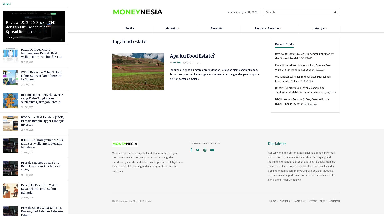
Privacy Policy (317, 201)
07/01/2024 (190, 62)
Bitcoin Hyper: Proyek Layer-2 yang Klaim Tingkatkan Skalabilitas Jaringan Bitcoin (42, 98)
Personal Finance (267, 28)
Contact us (299, 201)
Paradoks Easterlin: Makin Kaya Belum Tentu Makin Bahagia (39, 188)
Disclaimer (334, 201)
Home (272, 201)
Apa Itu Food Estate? (192, 56)
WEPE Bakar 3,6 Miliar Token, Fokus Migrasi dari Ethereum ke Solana (41, 75)
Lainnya (318, 28)
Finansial (217, 28)
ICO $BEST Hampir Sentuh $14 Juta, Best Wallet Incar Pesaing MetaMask (42, 143)
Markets (171, 28)
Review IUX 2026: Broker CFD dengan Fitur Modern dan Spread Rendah (31, 27)
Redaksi (177, 62)
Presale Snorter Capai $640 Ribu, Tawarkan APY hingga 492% (40, 166)
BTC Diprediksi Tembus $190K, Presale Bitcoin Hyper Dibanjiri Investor (42, 121)
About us (285, 201)
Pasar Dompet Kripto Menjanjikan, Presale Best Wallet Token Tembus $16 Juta (41, 53)
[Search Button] (336, 12)
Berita (129, 28)
